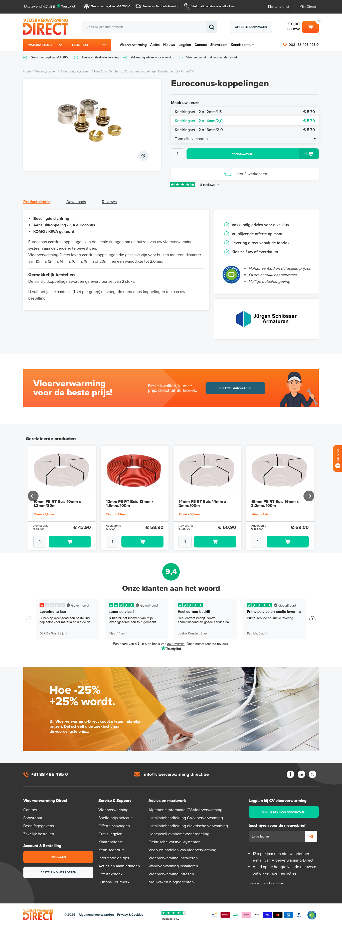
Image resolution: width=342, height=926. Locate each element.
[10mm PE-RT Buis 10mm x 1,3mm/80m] (62, 471)
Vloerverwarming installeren (173, 858)
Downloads (76, 201)
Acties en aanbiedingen (119, 866)
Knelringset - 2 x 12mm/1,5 (245, 111)
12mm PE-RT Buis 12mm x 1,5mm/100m (129, 503)
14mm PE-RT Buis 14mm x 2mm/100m (202, 503)
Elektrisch (80, 45)
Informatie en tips (113, 858)
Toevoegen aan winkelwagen (70, 541)
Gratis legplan (110, 834)
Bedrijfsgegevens (38, 825)
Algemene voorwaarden (96, 915)
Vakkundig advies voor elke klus (213, 6)
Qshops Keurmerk (113, 882)
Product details (36, 201)
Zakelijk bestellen (38, 834)
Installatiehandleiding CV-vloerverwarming (185, 817)
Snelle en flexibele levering (160, 6)
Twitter (312, 774)
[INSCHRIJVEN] (311, 836)
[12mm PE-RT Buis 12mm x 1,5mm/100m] (134, 471)
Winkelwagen (310, 26)
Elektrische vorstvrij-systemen (174, 842)
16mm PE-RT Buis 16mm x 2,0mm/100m (275, 503)
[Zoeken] (211, 27)
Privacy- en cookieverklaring (267, 883)
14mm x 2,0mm (189, 514)
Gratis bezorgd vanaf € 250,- (110, 6)
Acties (155, 45)
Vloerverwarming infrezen (171, 874)
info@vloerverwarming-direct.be (176, 774)
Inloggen (58, 857)
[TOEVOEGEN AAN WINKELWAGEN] (62, 541)
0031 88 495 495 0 (304, 45)
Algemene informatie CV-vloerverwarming (185, 809)
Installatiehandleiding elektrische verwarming (188, 825)
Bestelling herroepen (58, 872)
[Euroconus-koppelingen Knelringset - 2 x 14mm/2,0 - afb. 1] (92, 125)
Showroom (218, 45)
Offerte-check (110, 874)
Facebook (290, 774)
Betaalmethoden (256, 915)
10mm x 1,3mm (43, 514)
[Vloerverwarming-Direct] (47, 27)
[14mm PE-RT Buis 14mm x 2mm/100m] (207, 471)
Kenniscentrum (243, 45)
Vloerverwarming (133, 45)
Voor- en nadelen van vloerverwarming (182, 850)
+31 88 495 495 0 (49, 774)
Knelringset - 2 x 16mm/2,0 (245, 129)
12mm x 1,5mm (116, 514)
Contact (201, 45)
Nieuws (169, 45)
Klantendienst (278, 7)
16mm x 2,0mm (261, 514)
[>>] (308, 496)
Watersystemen (41, 45)
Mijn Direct (307, 7)
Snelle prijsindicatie (115, 817)
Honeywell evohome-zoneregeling (178, 834)
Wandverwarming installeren (173, 866)
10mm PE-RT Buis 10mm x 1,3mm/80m (57, 503)
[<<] (33, 496)
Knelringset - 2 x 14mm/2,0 (245, 120)
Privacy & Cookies (130, 915)
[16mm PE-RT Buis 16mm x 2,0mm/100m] (280, 471)
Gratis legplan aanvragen (283, 811)
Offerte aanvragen (251, 27)
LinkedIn (301, 774)
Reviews (109, 201)
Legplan (185, 45)
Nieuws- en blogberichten (171, 882)
